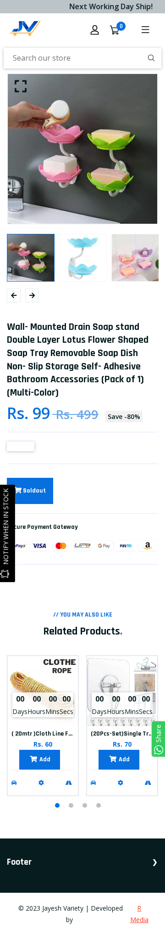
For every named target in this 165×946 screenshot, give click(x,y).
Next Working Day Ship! (108, 6)
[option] (82, 149)
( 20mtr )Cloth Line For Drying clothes (63, 734)
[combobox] (82, 58)
